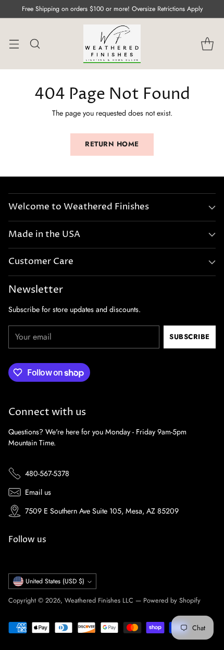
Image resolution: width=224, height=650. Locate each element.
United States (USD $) (55, 581)
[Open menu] (13, 44)
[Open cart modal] (207, 44)
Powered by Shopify (172, 600)
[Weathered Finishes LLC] (112, 43)
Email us (38, 492)
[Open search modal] (34, 44)
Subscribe (189, 337)
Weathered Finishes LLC (99, 600)
